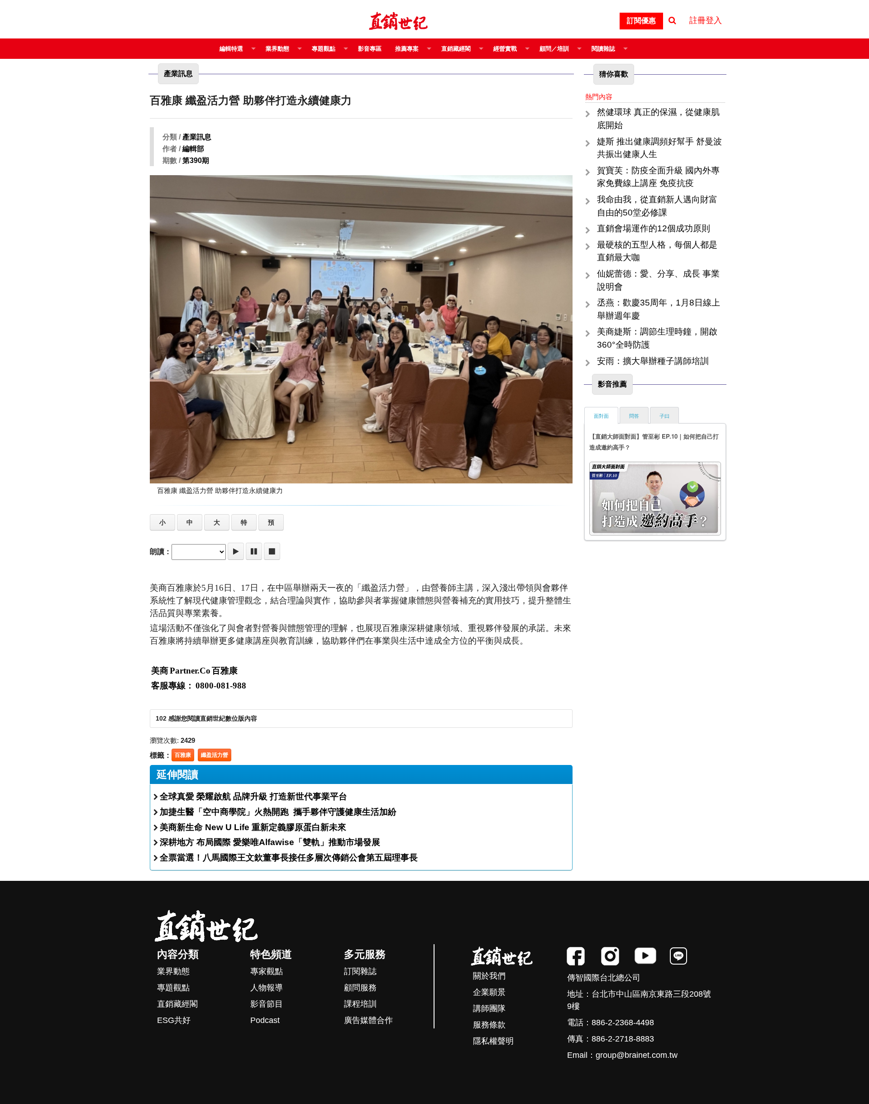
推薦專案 (407, 48)
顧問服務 (360, 987)
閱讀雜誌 (603, 48)
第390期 (195, 160)
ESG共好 (174, 1020)
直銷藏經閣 (456, 48)
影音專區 (370, 48)
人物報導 (266, 987)
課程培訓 (360, 1003)
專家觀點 (266, 971)
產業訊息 (196, 137)
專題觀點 (323, 48)
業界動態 (277, 48)
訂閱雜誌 (360, 971)
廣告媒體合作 (368, 1020)
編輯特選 (231, 48)
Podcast (265, 1020)
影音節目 (266, 1003)
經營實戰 (505, 48)
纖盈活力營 (214, 755)
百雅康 (183, 755)
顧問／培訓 (554, 48)
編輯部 (193, 149)
